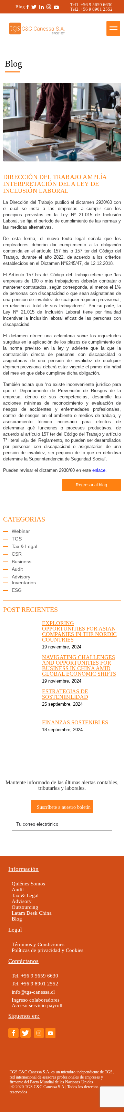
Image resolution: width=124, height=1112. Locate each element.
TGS (17, 539)
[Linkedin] (41, 7)
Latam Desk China (32, 913)
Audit (17, 569)
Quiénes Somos (28, 883)
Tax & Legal (24, 546)
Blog (20, 6)
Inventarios (24, 582)
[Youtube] (56, 6)
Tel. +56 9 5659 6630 (35, 975)
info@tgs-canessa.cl (33, 991)
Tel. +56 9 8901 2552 (35, 983)
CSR (17, 554)
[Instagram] (48, 6)
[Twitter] (34, 7)
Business (21, 561)
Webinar (21, 531)
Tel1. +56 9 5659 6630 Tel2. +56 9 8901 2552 (93, 6)
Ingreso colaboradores (36, 999)
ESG (17, 590)
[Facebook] (28, 7)
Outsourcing (25, 907)
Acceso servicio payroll (37, 1005)
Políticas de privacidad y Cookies (47, 950)
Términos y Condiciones (38, 944)
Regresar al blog (91, 485)
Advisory (21, 576)
